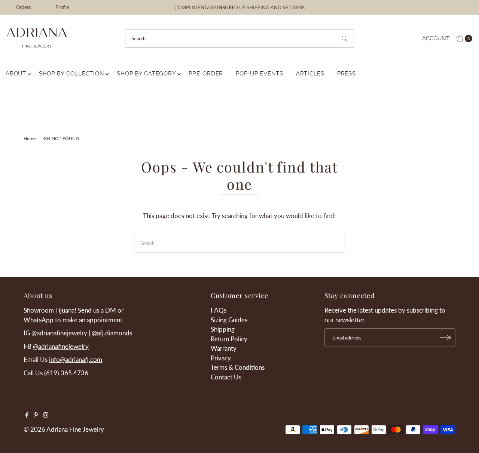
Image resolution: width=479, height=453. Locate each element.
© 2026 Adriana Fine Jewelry (64, 429)
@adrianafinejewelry (61, 346)
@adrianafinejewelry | (61, 333)
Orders (23, 7)
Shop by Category (146, 73)
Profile (62, 7)
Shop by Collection (71, 73)
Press (346, 73)
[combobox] (239, 38)
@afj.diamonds (112, 333)
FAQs (218, 310)
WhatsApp (39, 320)
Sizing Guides (229, 320)
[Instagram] (45, 415)
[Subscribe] (446, 337)
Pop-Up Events (259, 73)
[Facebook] (26, 415)
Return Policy (229, 339)
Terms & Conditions (238, 367)
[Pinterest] (36, 415)
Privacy (221, 358)
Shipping (223, 329)
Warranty (224, 348)
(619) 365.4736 (66, 373)
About (16, 73)
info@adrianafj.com (75, 359)
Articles (310, 73)
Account (435, 38)
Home (30, 138)
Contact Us (226, 377)
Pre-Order (206, 73)
